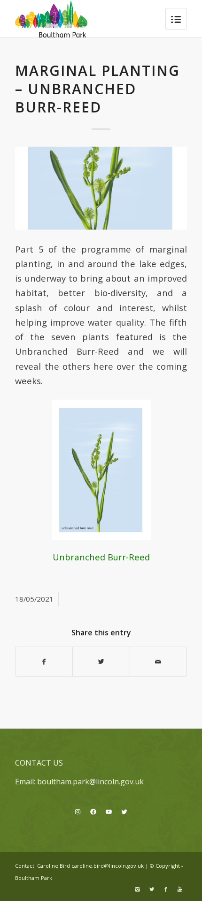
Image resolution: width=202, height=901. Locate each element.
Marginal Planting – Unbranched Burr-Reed (97, 89)
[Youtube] (180, 889)
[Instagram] (138, 889)
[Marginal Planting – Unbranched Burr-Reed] (101, 188)
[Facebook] (166, 889)
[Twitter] (152, 889)
